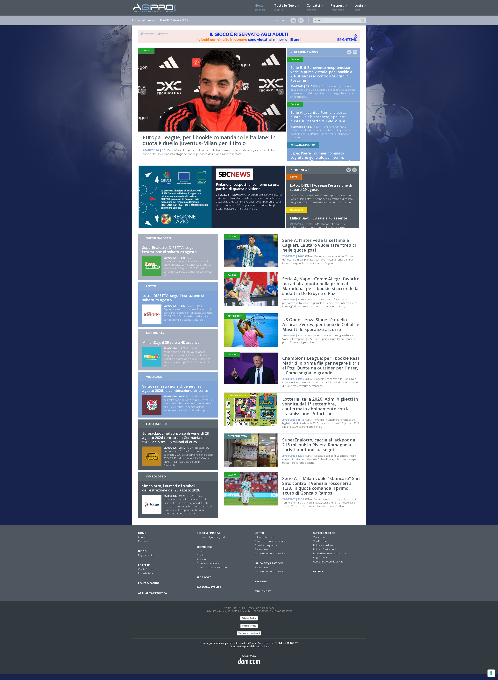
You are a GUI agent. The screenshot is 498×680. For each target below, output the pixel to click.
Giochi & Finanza (208, 533)
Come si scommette (207, 563)
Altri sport (202, 559)
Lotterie (144, 565)
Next (281, 92)
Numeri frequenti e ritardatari (330, 553)
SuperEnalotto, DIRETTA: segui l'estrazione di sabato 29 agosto (169, 249)
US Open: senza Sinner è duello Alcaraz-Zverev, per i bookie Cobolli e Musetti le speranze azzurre (320, 324)
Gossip (200, 555)
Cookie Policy (249, 625)
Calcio (199, 551)
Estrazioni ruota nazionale (270, 541)
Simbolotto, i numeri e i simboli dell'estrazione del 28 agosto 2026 (171, 487)
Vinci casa (319, 537)
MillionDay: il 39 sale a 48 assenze (318, 218)
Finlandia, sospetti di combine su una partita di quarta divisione (247, 186)
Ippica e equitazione (269, 563)
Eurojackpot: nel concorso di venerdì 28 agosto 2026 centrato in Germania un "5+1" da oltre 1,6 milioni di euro (175, 437)
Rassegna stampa (208, 587)
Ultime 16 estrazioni (324, 549)
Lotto (259, 533)
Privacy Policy (249, 618)
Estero (318, 571)
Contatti (314, 7)
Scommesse (204, 547)
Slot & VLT (203, 577)
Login (359, 7)
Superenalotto (324, 533)
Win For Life (320, 541)
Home (260, 7)
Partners (338, 7)
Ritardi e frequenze (266, 545)
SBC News (261, 581)
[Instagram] (300, 20)
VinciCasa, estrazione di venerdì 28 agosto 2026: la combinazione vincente (175, 388)
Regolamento (145, 555)
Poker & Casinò (148, 583)
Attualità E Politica (152, 593)
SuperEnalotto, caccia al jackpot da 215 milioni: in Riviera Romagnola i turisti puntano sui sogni (318, 444)
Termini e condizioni (249, 633)
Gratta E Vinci (145, 569)
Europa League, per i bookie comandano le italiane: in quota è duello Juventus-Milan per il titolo (209, 140)
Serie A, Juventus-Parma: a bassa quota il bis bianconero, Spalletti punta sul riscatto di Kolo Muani (318, 116)
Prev (143, 92)
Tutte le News (285, 7)
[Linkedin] (292, 20)
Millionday (263, 591)
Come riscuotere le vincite (211, 567)
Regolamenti (262, 567)
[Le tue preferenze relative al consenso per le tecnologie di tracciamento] (491, 673)
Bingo (142, 551)
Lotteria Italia (145, 573)
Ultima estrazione (265, 537)
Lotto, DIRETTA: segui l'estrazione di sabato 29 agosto (321, 187)
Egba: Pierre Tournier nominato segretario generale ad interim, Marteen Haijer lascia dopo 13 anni (320, 157)
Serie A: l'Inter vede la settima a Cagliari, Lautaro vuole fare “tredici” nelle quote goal (320, 245)
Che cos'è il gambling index (211, 537)
